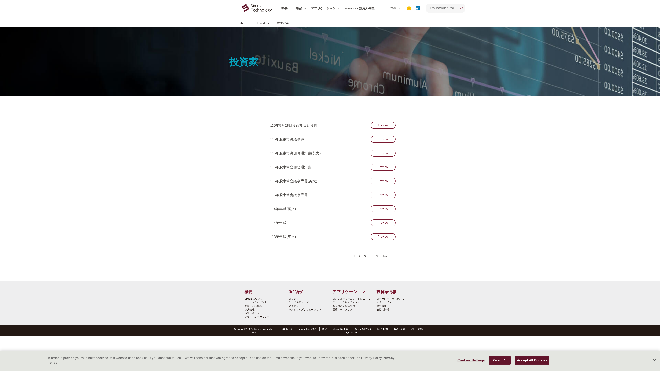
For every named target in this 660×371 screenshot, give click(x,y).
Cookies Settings (471, 360)
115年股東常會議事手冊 (289, 195)
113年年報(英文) (283, 237)
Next (385, 256)
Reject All (500, 360)
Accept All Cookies (532, 360)
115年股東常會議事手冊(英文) (293, 181)
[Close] (654, 360)
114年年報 (278, 223)
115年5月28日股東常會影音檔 (293, 125)
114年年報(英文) (283, 209)
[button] (290, 8)
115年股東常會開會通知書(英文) (295, 153)
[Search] (462, 8)
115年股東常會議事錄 (287, 139)
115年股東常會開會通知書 (290, 167)
